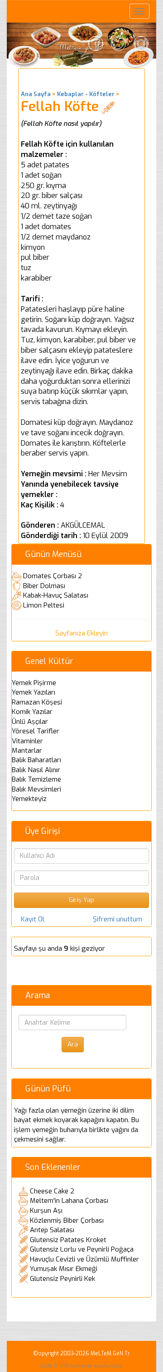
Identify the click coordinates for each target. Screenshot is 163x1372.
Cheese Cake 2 (52, 1191)
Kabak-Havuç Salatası (55, 595)
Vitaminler (27, 741)
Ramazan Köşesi (37, 702)
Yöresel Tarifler (35, 731)
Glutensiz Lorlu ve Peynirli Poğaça (82, 1249)
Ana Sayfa (36, 94)
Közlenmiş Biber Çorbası (67, 1220)
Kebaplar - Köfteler (86, 94)
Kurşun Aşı (46, 1210)
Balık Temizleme (36, 779)
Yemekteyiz (29, 798)
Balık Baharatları (36, 759)
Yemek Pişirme (34, 682)
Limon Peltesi (43, 605)
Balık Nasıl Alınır (36, 769)
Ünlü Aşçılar (30, 721)
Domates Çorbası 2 (52, 575)
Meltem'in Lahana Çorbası (69, 1200)
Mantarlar (27, 750)
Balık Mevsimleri (36, 789)
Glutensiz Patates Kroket (68, 1239)
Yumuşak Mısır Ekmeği (63, 1268)
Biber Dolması (44, 585)
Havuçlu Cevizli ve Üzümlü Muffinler (84, 1259)
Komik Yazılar (32, 711)
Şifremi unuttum (117, 919)
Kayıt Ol (32, 919)
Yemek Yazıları (33, 692)
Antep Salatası (52, 1229)
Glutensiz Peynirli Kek (62, 1278)
